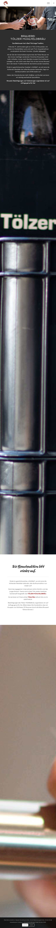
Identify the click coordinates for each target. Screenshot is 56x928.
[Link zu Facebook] (54, 3)
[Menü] (48, 3)
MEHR (31, 924)
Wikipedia (41, 51)
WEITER (25, 924)
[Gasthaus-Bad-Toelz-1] (4, 3)
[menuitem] (48, 3)
